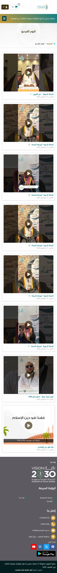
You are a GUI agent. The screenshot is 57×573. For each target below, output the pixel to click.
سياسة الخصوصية (46, 497)
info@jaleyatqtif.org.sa (40, 530)
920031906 (45, 524)
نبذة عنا (21, 497)
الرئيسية (49, 43)
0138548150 (44, 517)
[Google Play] (46, 554)
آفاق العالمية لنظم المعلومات (23, 570)
